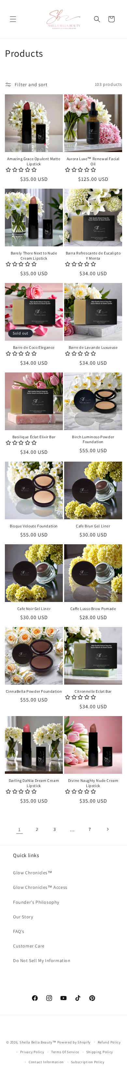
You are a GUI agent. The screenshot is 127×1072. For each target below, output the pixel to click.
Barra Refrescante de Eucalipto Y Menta (93, 256)
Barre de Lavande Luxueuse (93, 347)
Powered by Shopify (74, 1042)
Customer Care (29, 946)
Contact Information (46, 1062)
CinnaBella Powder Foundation (34, 691)
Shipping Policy (99, 1052)
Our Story (23, 917)
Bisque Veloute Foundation (34, 526)
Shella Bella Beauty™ (38, 1042)
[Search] (97, 19)
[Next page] (107, 829)
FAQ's (18, 931)
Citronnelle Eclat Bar (93, 691)
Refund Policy (109, 1042)
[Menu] (13, 19)
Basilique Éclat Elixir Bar (34, 436)
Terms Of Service (65, 1052)
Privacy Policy (32, 1052)
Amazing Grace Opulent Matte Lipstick (33, 161)
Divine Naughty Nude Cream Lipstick (93, 783)
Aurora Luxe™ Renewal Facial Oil (93, 161)
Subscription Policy (88, 1062)
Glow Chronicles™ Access (40, 887)
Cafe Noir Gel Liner (33, 608)
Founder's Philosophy (36, 902)
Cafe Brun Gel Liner (93, 526)
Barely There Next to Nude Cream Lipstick (34, 256)
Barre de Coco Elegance (34, 347)
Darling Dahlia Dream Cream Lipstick (34, 783)
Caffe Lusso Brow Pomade (93, 608)
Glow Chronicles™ (32, 873)
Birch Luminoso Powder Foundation (93, 439)
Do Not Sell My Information (42, 960)
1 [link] (19, 829)
